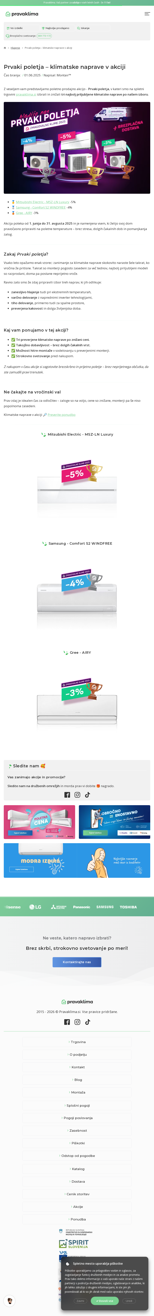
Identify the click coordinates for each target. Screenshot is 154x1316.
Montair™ (64, 75)
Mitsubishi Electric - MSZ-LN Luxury (42, 202)
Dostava (78, 1181)
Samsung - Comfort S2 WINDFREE (41, 207)
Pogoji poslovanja (78, 1118)
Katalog (78, 1169)
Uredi (129, 1301)
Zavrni (80, 1301)
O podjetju (78, 1054)
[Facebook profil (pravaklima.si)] (67, 795)
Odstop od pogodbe (78, 1156)
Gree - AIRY (24, 213)
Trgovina (78, 1042)
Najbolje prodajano (57, 28)
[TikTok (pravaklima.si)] (87, 795)
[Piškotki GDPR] (67, 1264)
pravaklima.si (26, 94)
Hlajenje (15, 47)
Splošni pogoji (78, 1105)
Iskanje (85, 28)
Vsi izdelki (16, 28)
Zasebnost (78, 1130)
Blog (78, 1080)
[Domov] (5, 47)
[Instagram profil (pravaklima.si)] (77, 795)
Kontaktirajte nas (77, 962)
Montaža (78, 1092)
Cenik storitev (78, 1194)
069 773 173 (44, 35)
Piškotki (78, 1143)
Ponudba (78, 1219)
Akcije (78, 1207)
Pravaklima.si (22, 13)
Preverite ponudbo (61, 414)
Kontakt (78, 1067)
